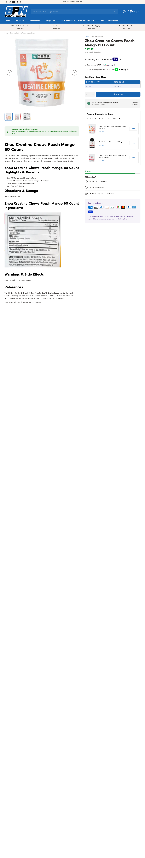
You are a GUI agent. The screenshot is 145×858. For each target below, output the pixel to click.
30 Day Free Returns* (96, 187)
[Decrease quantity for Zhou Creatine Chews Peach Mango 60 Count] (86, 94)
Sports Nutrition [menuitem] (67, 20)
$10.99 (101, 145)
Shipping (87, 52)
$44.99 (101, 161)
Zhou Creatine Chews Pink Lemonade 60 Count (112, 127)
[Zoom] (75, 40)
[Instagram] (10, 2)
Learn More (56, 28)
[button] (112, 65)
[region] (113, 143)
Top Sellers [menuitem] (20, 20)
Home (6, 33)
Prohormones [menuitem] (35, 20)
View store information (135, 104)
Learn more (20, 28)
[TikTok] (17, 2)
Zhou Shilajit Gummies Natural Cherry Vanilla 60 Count (112, 156)
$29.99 (101, 132)
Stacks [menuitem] (102, 20)
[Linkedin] (21, 2)
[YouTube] (13, 2)
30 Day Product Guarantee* (98, 181)
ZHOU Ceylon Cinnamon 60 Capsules (112, 142)
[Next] (74, 72)
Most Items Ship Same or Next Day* (101, 194)
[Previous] (9, 72)
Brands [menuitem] (7, 20)
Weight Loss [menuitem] (50, 20)
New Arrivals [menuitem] (113, 20)
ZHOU (87, 36)
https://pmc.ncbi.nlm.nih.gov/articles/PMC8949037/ (23, 302)
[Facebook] (6, 2)
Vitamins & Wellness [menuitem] (86, 20)
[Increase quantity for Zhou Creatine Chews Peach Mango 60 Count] (93, 94)
